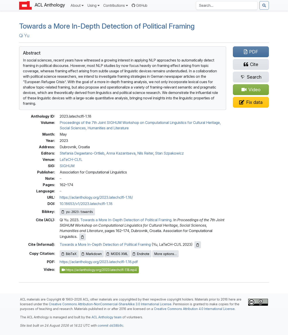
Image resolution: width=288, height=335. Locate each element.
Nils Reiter (145, 153)
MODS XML (119, 254)
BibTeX (71, 254)
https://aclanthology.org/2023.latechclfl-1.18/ (96, 197)
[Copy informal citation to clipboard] (197, 244)
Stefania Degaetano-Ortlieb (82, 153)
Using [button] (92, 5)
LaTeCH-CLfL (71, 159)
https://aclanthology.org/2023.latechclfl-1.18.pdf (99, 262)
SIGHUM (67, 166)
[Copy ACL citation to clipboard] (82, 236)
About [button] (75, 5)
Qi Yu (24, 35)
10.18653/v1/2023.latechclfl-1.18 (86, 203)
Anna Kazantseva (120, 153)
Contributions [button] (114, 5)
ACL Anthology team (107, 317)
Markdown (94, 254)
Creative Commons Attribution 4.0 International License (194, 309)
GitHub (141, 5)
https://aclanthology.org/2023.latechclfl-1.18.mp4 (101, 270)
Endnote (143, 254)
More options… (165, 254)
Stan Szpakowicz (169, 153)
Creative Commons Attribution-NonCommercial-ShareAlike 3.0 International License (110, 304)
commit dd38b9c (110, 325)
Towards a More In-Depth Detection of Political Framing (107, 26)
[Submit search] (264, 5)
